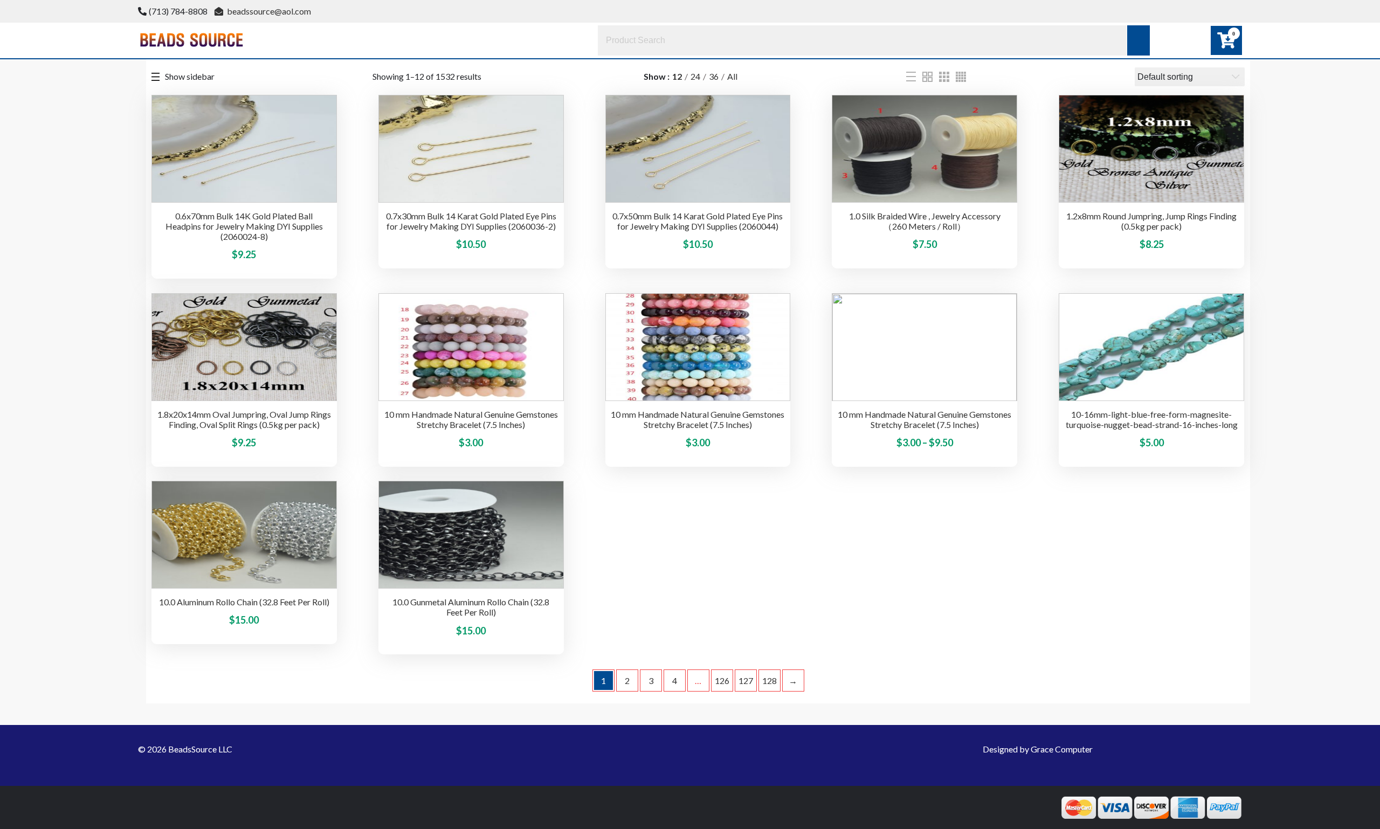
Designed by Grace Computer (1038, 749)
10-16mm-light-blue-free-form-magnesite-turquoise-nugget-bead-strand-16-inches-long (1152, 419)
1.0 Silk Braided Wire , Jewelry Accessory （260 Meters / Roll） (924, 221)
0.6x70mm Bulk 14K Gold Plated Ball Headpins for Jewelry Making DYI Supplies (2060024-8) (244, 226)
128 (769, 680)
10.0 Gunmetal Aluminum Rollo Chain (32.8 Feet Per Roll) (470, 607)
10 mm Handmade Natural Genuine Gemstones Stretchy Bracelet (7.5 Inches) (471, 419)
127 (746, 680)
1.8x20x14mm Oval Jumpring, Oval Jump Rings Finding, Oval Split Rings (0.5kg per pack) (244, 419)
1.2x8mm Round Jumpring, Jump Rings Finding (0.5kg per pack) (1151, 221)
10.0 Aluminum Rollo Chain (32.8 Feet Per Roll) (244, 602)
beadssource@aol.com (268, 11)
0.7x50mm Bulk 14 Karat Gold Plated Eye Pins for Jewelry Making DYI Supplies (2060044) (697, 221)
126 (722, 680)
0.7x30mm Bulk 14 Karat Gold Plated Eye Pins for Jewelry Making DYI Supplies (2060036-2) (471, 221)
